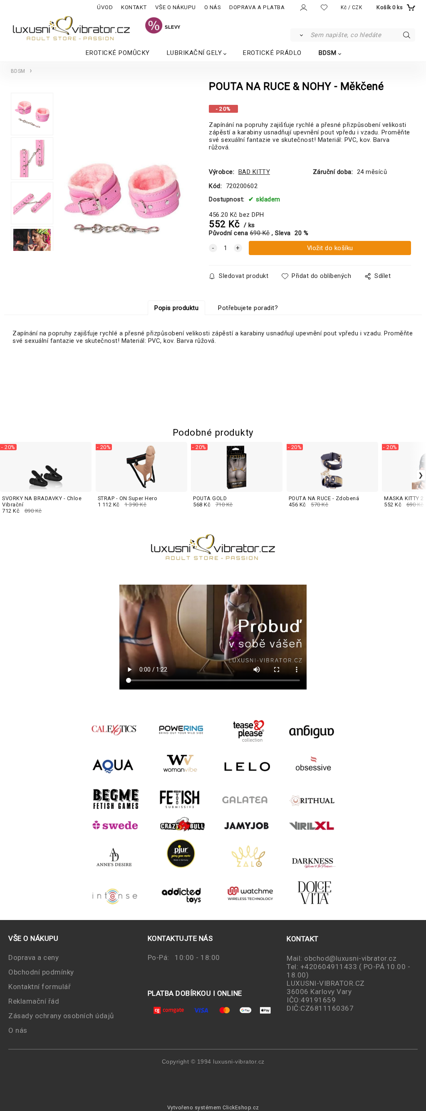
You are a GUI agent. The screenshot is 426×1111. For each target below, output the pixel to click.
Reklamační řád (33, 1001)
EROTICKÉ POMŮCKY (117, 53)
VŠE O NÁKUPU (175, 7)
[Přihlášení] (303, 7)
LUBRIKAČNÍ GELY (194, 53)
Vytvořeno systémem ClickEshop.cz (213, 1107)
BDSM (327, 53)
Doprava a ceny (33, 957)
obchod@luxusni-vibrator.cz (350, 958)
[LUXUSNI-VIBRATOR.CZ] (154, 26)
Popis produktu (176, 308)
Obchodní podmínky (41, 972)
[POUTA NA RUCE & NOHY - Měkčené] (123, 175)
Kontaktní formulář (39, 986)
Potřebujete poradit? (248, 308)
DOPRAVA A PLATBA (257, 7)
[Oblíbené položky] (324, 7)
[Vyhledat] (299, 35)
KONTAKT (134, 7)
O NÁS (212, 7)
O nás (17, 1030)
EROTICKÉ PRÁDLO (272, 53)
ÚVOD (105, 7)
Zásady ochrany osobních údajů (61, 1016)
